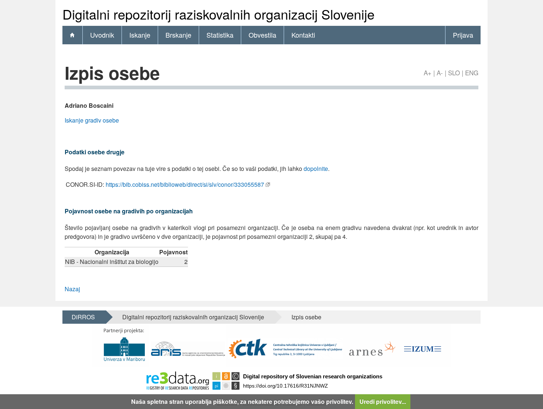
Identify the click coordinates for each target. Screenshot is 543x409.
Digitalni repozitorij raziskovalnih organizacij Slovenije (193, 317)
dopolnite (316, 168)
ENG (471, 72)
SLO (454, 72)
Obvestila (262, 34)
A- (440, 72)
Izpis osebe (306, 317)
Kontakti (303, 34)
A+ (427, 72)
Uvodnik (102, 34)
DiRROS (83, 317)
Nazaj (72, 289)
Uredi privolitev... (382, 401)
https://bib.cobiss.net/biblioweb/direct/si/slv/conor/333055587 (185, 184)
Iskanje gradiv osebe (92, 120)
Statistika (219, 34)
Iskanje (139, 34)
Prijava (463, 34)
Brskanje (178, 34)
